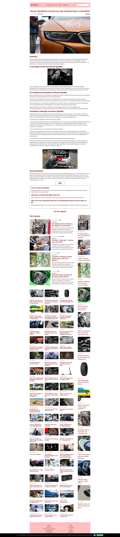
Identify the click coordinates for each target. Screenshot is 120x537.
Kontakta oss (66, 5)
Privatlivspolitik (100, 535)
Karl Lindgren (61, 236)
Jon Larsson (40, 14)
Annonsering (49, 5)
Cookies (60, 5)
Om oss (55, 5)
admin (60, 220)
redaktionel (87, 14)
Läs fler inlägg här (60, 211)
